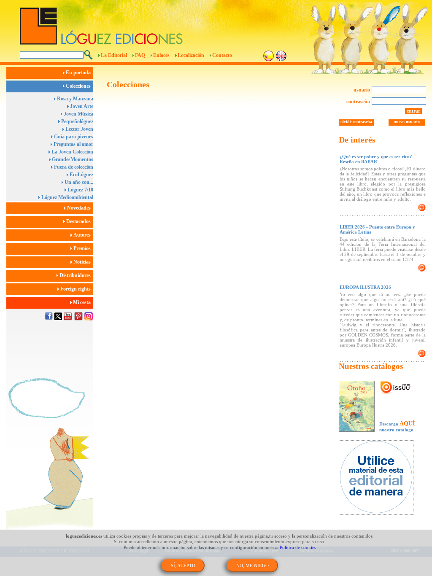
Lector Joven (78, 129)
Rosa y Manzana (74, 99)
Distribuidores (75, 275)
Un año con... (78, 182)
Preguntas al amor (72, 144)
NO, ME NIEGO (252, 565)
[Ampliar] (422, 207)
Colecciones (79, 86)
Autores (82, 235)
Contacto (222, 55)
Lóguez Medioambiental (66, 197)
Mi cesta (82, 302)
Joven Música (77, 114)
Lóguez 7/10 (79, 190)
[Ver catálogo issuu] (395, 388)
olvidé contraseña (356, 121)
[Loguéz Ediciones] (169, 22)
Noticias (82, 262)
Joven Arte (81, 106)
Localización (191, 55)
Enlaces (161, 55)
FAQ (140, 55)
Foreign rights (76, 289)
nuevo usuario (407, 121)
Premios (82, 248)
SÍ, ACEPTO (183, 565)
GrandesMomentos (72, 159)
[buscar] (88, 55)
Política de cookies (298, 547)
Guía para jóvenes (73, 137)
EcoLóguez (80, 175)
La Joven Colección (71, 152)
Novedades (79, 208)
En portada (79, 72)
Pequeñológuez (76, 121)
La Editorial (114, 55)
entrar (413, 111)
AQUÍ (407, 423)
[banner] (380, 478)
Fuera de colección (73, 167)
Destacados (79, 221)
